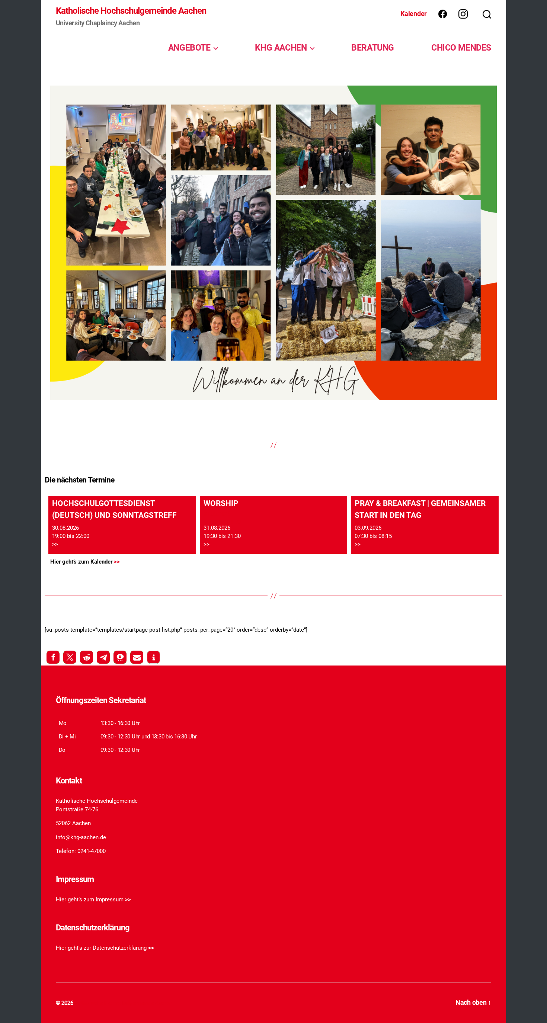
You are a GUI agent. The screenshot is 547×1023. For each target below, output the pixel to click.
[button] (53, 657)
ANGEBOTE (189, 47)
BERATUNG (372, 47)
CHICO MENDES (461, 47)
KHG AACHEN (281, 47)
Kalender (413, 13)
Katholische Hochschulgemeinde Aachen (131, 10)
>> (55, 544)
